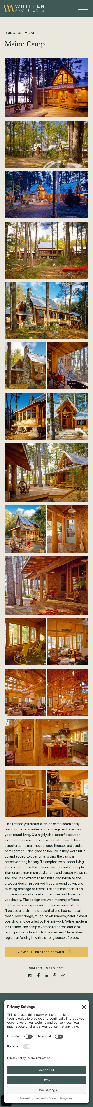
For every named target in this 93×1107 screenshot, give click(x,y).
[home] (23, 8)
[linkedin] (46, 975)
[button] (81, 8)
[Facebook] (38, 975)
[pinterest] (54, 975)
